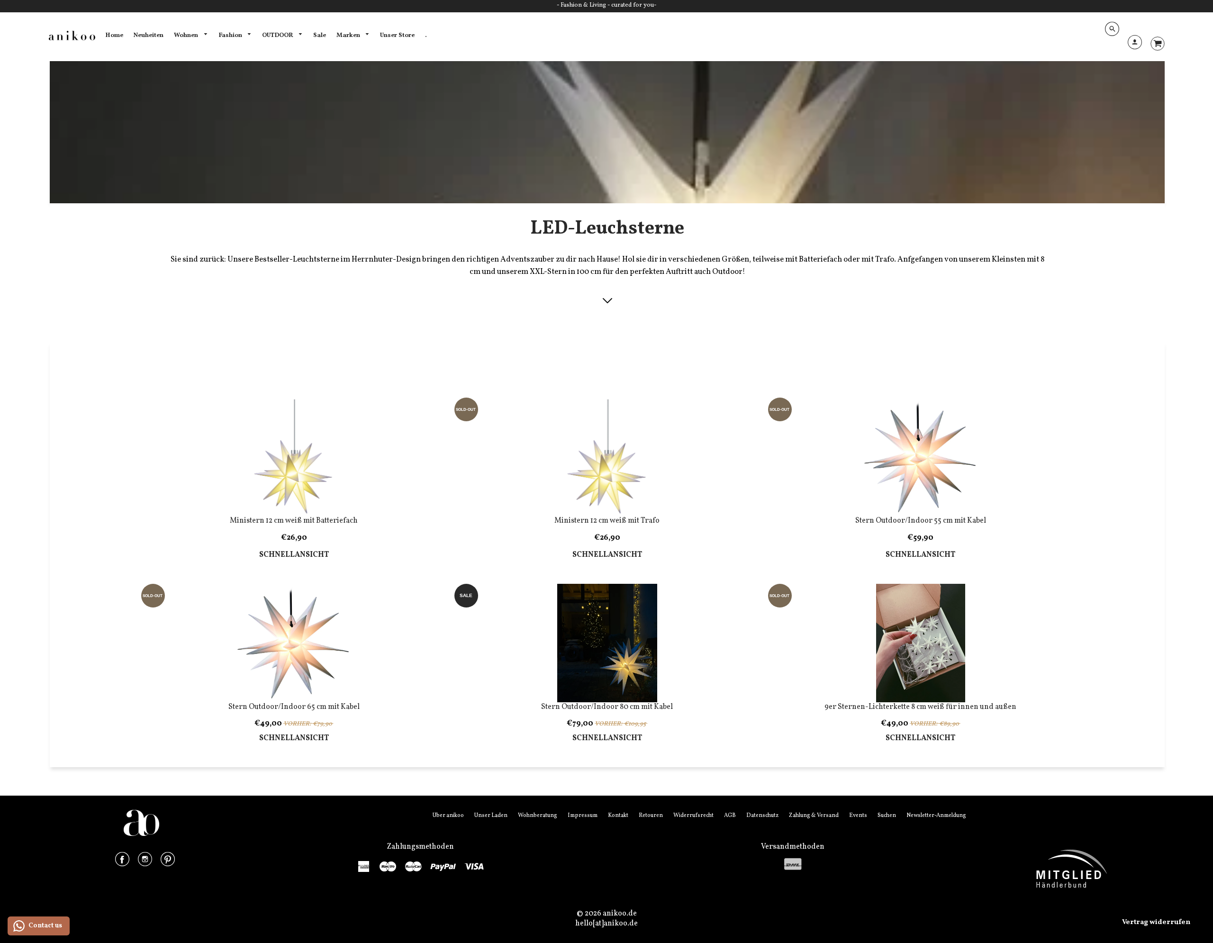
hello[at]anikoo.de (606, 923)
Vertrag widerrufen (1156, 922)
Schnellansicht (294, 555)
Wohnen (186, 35)
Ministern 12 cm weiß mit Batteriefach (294, 521)
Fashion (231, 35)
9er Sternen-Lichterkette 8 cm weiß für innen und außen (920, 707)
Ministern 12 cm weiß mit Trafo (607, 521)
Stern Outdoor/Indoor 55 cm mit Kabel (920, 521)
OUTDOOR (278, 35)
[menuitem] (114, 35)
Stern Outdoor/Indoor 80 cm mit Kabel (607, 707)
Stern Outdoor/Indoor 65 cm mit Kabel (294, 707)
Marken (349, 35)
